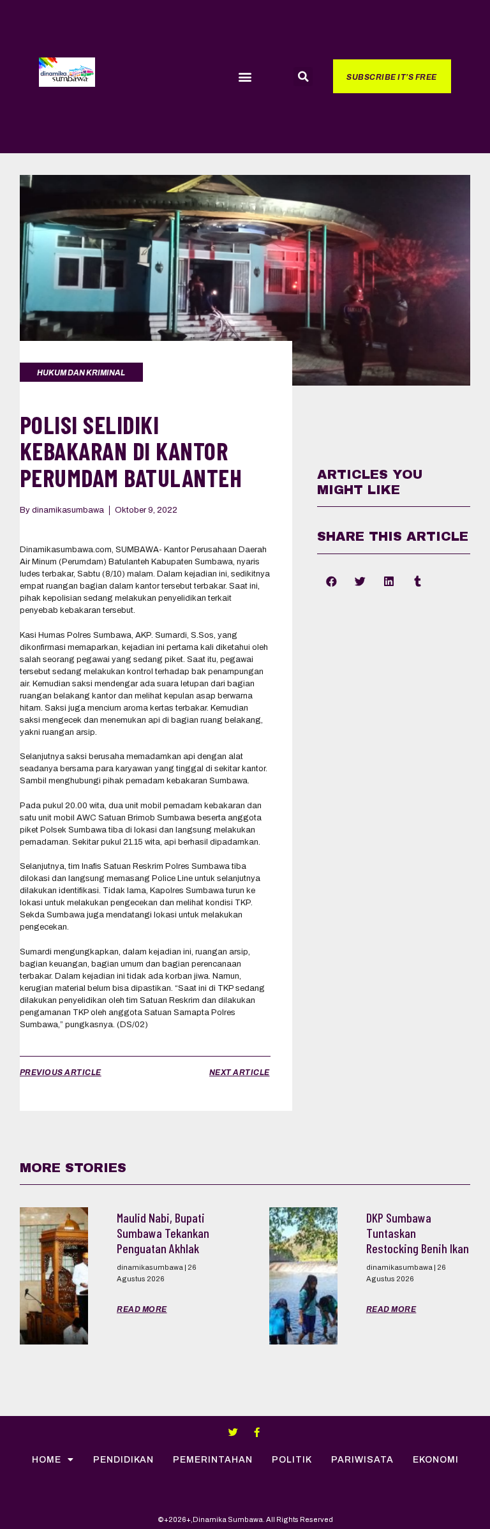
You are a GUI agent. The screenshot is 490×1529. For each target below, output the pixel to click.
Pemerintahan (213, 1460)
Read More (142, 1309)
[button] (244, 76)
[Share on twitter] (360, 581)
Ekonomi (436, 1460)
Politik (292, 1460)
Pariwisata (362, 1460)
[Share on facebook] (331, 581)
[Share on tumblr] (417, 581)
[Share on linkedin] (389, 581)
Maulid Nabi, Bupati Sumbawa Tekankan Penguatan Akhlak (163, 1233)
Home (46, 1460)
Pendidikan (123, 1460)
